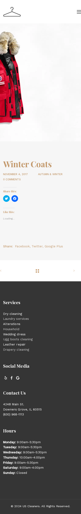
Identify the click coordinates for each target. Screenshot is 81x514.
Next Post (68, 270)
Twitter (37, 246)
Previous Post (6, 270)
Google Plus (54, 246)
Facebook (22, 246)
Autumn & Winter (50, 174)
